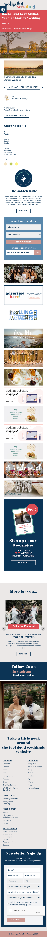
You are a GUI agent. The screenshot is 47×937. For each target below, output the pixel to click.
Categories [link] (32, 764)
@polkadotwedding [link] (23, 675)
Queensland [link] (9, 152)
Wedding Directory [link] (10, 799)
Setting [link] (30, 782)
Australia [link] (7, 150)
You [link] (4, 773)
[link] (3, 9)
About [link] (5, 812)
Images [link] (30, 770)
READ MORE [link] (23, 211)
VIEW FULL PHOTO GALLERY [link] (16, 115)
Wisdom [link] (6, 767)
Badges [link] (6, 845)
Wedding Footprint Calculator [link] (10, 789)
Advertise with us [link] (9, 842)
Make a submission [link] (10, 832)
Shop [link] (5, 782)
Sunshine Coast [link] (10, 154)
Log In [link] (5, 823)
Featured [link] (7, 28)
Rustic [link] (6, 134)
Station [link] (7, 143)
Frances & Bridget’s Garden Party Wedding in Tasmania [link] (23, 635)
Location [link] (31, 776)
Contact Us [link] (7, 820)
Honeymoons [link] (8, 776)
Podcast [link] (6, 779)
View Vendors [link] (23, 241)
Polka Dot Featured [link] (23, 626)
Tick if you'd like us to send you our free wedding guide (24, 903)
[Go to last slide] (4, 629)
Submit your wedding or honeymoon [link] (8, 837)
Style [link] (29, 779)
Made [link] (5, 770)
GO (37, 252)
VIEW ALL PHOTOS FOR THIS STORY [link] (23, 87)
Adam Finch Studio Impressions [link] (17, 110)
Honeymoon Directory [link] (8, 803)
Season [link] (30, 785)
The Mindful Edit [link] (9, 785)
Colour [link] (30, 773)
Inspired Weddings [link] (22, 28)
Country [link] (7, 141)
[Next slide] (43, 629)
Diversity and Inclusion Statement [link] (10, 816)
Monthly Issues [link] (33, 788)
